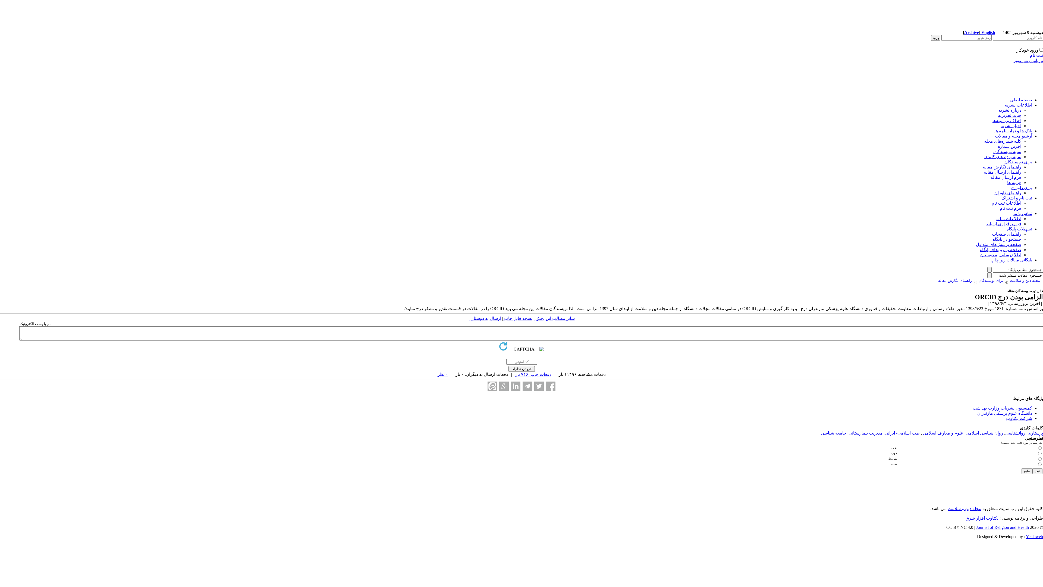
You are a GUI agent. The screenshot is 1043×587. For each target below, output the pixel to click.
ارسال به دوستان (485, 318)
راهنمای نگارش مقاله (1002, 167)
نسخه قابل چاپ (517, 318)
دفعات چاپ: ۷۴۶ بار (533, 374)
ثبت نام (1036, 55)
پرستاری (1035, 433)
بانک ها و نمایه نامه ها (1013, 131)
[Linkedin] (515, 386)
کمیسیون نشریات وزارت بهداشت (1002, 408)
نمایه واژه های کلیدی (1002, 156)
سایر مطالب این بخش (554, 318)
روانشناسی (1015, 433)
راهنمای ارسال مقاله (1002, 172)
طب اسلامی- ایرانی (902, 433)
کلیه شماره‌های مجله (1002, 141)
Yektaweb (1034, 536)
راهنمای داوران (1007, 193)
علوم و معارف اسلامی (942, 433)
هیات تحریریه (1009, 115)
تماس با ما (1022, 213)
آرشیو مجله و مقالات (1013, 136)
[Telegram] (527, 386)
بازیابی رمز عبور (1028, 60)
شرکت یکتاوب (1019, 418)
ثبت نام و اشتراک (1016, 198)
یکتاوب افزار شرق (982, 518)
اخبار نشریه (1011, 125)
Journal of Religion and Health (1002, 527)
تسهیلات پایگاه (1019, 229)
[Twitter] (539, 386)
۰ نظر (443, 374)
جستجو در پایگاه (1007, 239)
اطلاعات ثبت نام (1006, 203)
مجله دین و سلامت (964, 508)
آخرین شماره (1009, 146)
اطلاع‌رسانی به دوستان (1000, 254)
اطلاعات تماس (1007, 218)
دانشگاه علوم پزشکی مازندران (1004, 413)
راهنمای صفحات (1006, 234)
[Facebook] (550, 386)
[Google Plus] (504, 386)
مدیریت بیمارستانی (865, 433)
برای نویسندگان (1018, 162)
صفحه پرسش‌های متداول (998, 244)
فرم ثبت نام (1010, 208)
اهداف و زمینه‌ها (1006, 120)
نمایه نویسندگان (1007, 151)
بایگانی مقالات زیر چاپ (1011, 260)
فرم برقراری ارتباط (1003, 223)
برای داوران (1021, 187)
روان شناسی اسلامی (984, 433)
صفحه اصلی (1021, 100)
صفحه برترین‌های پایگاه (1000, 249)
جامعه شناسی (833, 433)
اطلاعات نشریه (1018, 105)
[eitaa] (492, 386)
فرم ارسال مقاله (1006, 177)
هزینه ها (1014, 182)
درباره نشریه (1009, 110)
